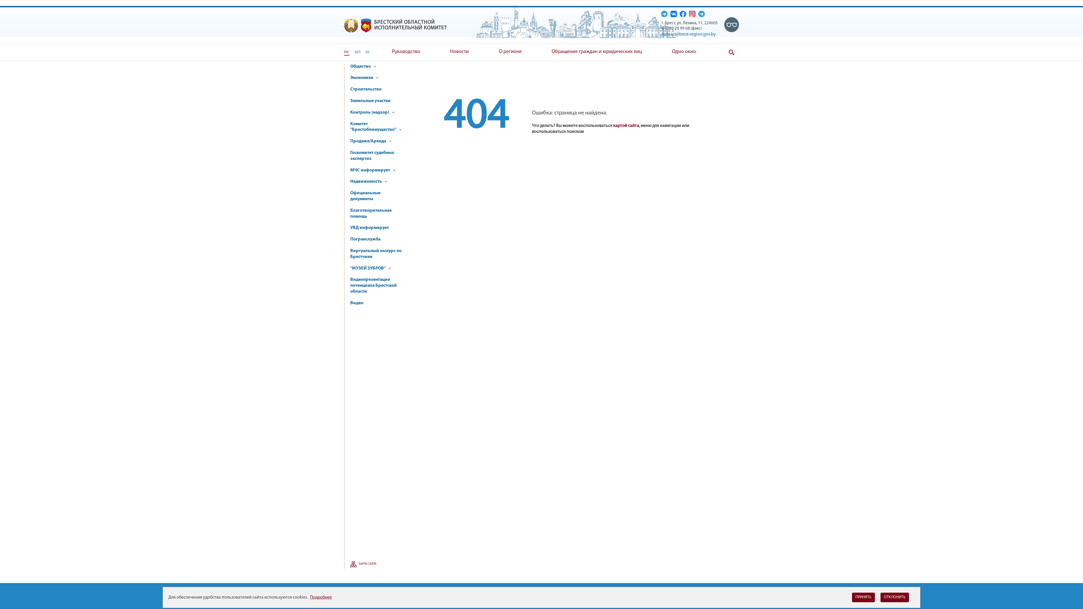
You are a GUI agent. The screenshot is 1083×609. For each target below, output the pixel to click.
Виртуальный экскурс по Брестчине (376, 254)
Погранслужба (365, 239)
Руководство (406, 51)
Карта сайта (368, 564)
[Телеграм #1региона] (701, 14)
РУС (346, 52)
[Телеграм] (664, 14)
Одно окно (684, 51)
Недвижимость (366, 181)
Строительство (366, 89)
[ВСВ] (731, 24)
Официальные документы (365, 196)
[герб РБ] (351, 26)
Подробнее (321, 597)
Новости (459, 51)
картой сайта (626, 125)
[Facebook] (683, 14)
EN (367, 52)
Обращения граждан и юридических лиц (597, 51)
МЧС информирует (370, 170)
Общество (361, 66)
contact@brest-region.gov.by (689, 34)
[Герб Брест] (366, 26)
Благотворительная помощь (371, 213)
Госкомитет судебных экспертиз (372, 156)
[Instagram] (692, 14)
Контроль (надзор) (370, 112)
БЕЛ (357, 52)
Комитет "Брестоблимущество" (373, 127)
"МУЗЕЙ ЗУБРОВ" (368, 268)
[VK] (673, 14)
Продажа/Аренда (368, 141)
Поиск (731, 52)
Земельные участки (370, 101)
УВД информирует (369, 228)
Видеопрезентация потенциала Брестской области (373, 285)
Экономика (362, 78)
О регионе (510, 51)
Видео (356, 303)
